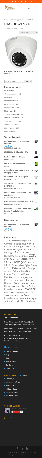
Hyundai (18, 289)
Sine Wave (10, 295)
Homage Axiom (12, 283)
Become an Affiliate (13, 382)
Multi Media (8, 111)
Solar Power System (11, 121)
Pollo (30, 292)
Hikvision (29, 280)
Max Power (9, 292)
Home (6, 20)
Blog (7, 358)
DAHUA (9, 268)
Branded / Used (10, 101)
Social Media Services (12, 118)
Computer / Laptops (11, 107)
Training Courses (10, 125)
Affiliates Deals (11, 389)
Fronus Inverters (13, 280)
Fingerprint (26, 277)
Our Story (9, 365)
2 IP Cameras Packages (17, 242)
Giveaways (10, 379)
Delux (18, 268)
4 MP (26, 246)
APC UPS (26, 252)
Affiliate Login (11, 385)
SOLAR (19, 295)
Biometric (9, 255)
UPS (33, 301)
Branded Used (21, 256)
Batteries (7, 97)
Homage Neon (28, 283)
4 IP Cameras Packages (19, 245)
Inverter (30, 289)
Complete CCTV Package (18, 260)
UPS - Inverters (9, 128)
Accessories (8, 90)
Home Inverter (12, 286)
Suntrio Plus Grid (21, 301)
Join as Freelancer (12, 396)
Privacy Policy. (11, 361)
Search (28, 81)
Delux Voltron (19, 271)
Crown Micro (18, 265)
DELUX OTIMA (8, 271)
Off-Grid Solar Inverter (21, 292)
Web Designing (10, 131)
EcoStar (16, 277)
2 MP (27, 243)
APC (17, 252)
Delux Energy (28, 268)
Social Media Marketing (13, 114)
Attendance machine (12, 94)
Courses (28, 262)
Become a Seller (12, 392)
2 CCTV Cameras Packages (15, 240)
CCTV (32, 255)
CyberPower (31, 265)
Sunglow (18, 298)
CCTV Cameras (9, 104)
